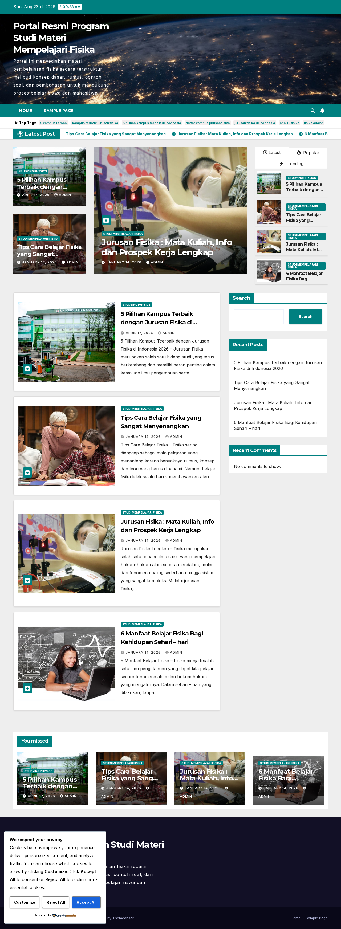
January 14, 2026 (40, 262)
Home (25, 110)
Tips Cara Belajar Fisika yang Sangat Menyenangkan (49, 254)
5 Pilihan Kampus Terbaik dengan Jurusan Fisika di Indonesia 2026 (304, 192)
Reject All (56, 902)
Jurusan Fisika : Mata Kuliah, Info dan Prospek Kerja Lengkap (303, 252)
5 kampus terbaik (53, 123)
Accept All (86, 902)
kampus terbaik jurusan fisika (95, 123)
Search (241, 298)
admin (65, 195)
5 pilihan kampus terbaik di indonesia (152, 123)
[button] (313, 110)
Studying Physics (33, 171)
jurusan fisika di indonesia (254, 123)
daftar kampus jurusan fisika (208, 123)
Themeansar (122, 918)
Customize (24, 902)
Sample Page (59, 110)
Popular (310, 152)
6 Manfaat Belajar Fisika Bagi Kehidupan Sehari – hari (159, 247)
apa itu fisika (289, 123)
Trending (293, 163)
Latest (275, 152)
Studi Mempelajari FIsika (38, 238)
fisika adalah (313, 123)
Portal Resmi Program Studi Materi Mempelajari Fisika (61, 38)
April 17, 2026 (36, 195)
